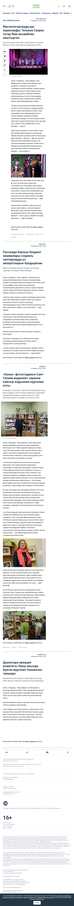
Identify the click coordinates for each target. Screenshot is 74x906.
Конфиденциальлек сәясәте (45, 897)
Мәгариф (66, 13)
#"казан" (14, 647)
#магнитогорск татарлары (18, 234)
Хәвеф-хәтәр (41, 654)
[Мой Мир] (4, 69)
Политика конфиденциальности (12, 887)
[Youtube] (47, 752)
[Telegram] (4, 56)
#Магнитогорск (30, 234)
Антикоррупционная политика (11, 876)
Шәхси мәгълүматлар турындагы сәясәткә (21, 897)
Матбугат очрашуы (22, 13)
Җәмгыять (42, 244)
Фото (13, 13)
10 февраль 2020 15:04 (38, 21)
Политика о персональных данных (12, 873)
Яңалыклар (6, 13)
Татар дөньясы (46, 13)
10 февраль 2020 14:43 (38, 368)
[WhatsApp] (4, 65)
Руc (4, 6)
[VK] (6, 752)
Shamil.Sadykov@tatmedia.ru (10, 892)
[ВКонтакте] (4, 51)
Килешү (37, 902)
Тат (13, 6)
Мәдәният (55, 13)
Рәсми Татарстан (34, 13)
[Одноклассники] (4, 60)
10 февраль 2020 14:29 (38, 656)
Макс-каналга (38, 227)
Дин (61, 13)
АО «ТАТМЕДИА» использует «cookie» (13, 879)
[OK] (68, 752)
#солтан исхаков (22, 647)
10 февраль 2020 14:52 (38, 246)
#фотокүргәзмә (7, 647)
